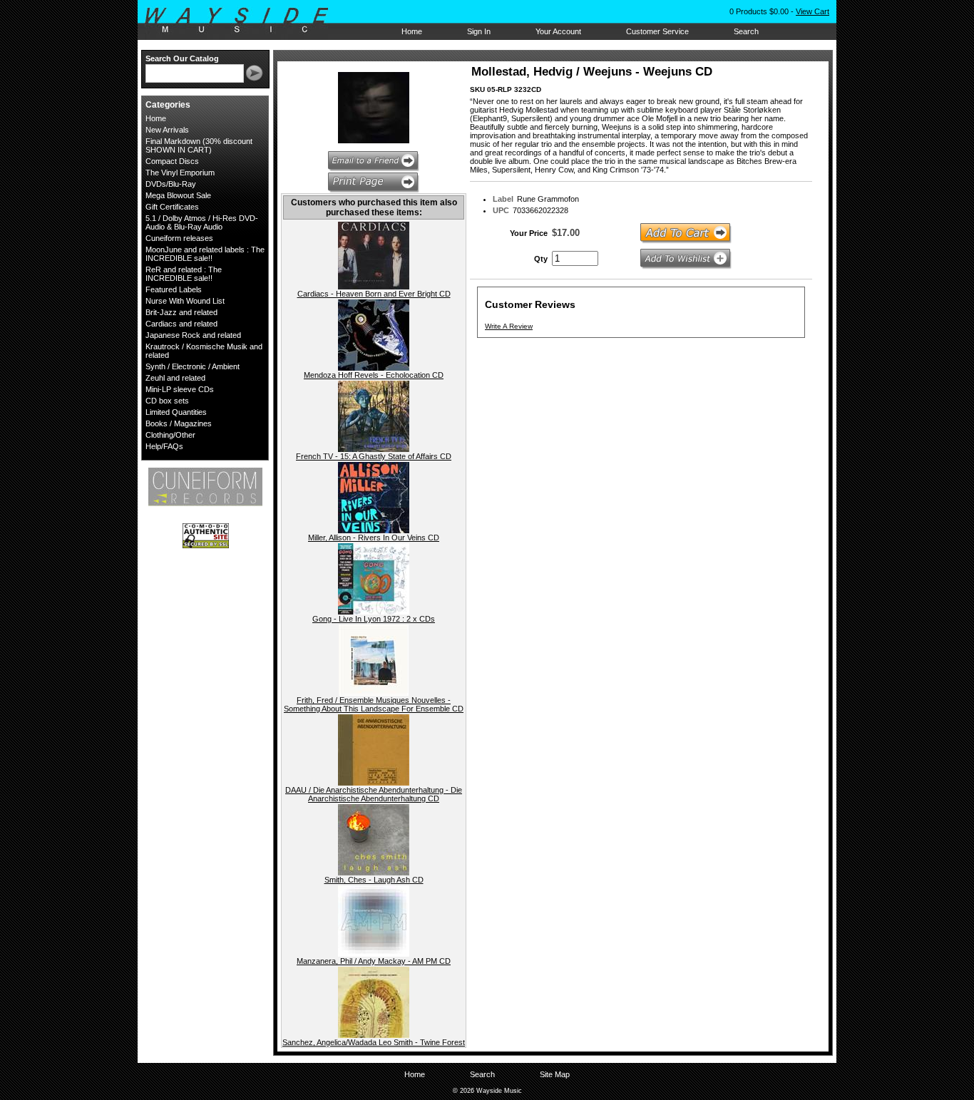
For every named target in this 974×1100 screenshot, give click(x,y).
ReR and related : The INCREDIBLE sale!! (183, 273)
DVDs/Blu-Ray (170, 184)
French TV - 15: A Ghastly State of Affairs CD (373, 456)
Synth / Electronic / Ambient (192, 366)
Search (746, 31)
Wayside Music (243, 20)
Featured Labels (173, 289)
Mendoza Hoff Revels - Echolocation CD (374, 375)
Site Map (555, 1074)
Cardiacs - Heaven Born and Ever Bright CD (374, 293)
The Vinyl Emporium (180, 172)
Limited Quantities (176, 412)
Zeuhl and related (175, 378)
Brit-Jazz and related (181, 312)
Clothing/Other (170, 435)
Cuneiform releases (179, 238)
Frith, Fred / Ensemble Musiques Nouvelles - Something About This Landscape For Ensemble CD (373, 704)
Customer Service (657, 31)
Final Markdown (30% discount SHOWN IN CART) (198, 145)
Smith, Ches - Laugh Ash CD (374, 879)
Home (411, 31)
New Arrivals (167, 129)
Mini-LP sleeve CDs (179, 389)
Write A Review (509, 326)
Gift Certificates (172, 206)
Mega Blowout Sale (178, 195)
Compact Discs (172, 161)
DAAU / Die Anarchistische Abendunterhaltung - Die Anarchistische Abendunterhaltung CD (373, 794)
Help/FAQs (164, 446)
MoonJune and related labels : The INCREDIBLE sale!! (205, 253)
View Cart (812, 11)
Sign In (479, 31)
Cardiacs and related (181, 323)
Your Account (558, 31)
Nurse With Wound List (185, 301)
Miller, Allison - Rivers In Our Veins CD (373, 537)
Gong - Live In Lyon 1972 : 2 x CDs (373, 619)
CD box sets (167, 400)
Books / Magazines (178, 423)
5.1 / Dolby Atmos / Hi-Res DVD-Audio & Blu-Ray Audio (201, 222)
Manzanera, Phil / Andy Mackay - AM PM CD (374, 961)
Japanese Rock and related (193, 335)
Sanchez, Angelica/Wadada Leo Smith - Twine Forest (373, 1042)
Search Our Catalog (182, 58)
